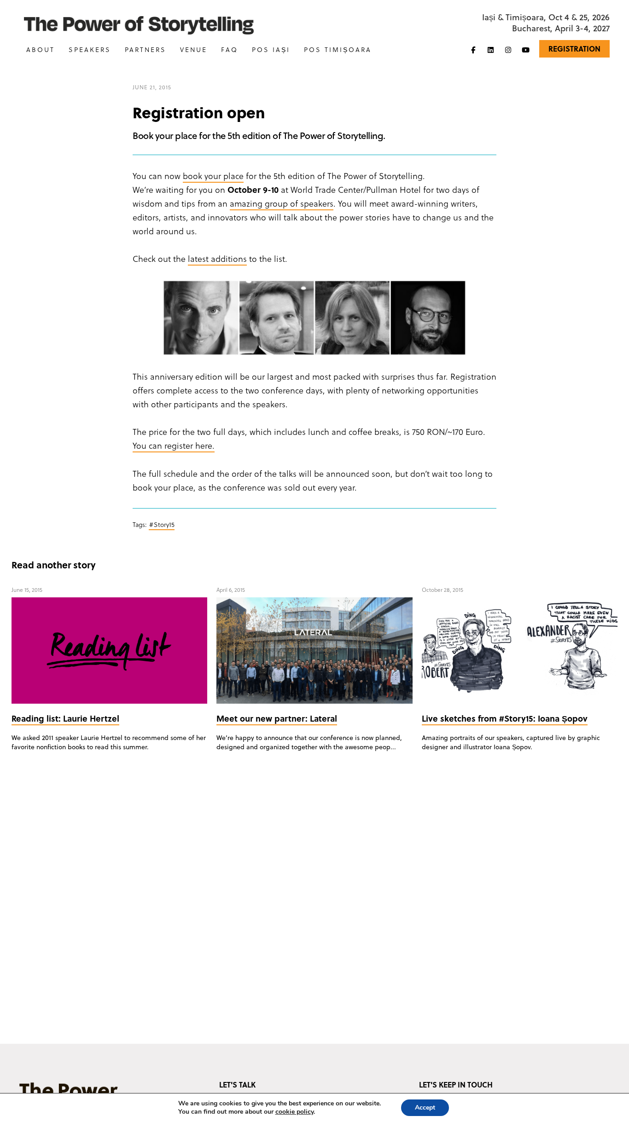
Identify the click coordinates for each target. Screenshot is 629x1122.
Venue (193, 49)
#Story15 (162, 524)
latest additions (217, 258)
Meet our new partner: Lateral (276, 718)
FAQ (229, 49)
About (40, 49)
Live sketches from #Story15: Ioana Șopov (505, 718)
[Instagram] (508, 49)
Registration (574, 48)
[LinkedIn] (490, 49)
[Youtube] (525, 49)
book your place (213, 175)
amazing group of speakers (281, 203)
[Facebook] (473, 49)
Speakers (90, 49)
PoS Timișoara (338, 49)
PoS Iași (271, 49)
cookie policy (294, 1111)
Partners (145, 49)
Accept (425, 1107)
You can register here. (174, 445)
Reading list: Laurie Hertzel (65, 718)
